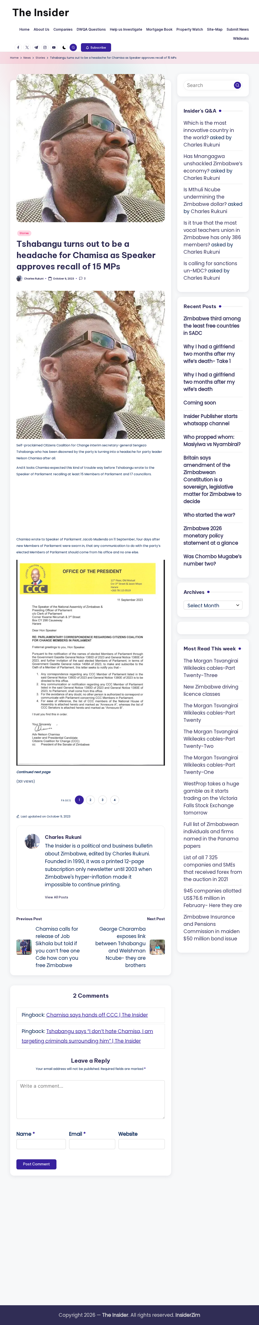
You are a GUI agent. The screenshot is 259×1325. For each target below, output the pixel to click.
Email (77, 1134)
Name (25, 1134)
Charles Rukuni (63, 837)
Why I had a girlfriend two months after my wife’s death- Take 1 (209, 353)
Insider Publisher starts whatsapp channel (211, 420)
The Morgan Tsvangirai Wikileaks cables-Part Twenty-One (211, 764)
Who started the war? (209, 514)
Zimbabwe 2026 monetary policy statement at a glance (211, 535)
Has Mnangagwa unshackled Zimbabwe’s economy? (213, 163)
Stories (24, 233)
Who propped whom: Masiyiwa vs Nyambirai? (212, 440)
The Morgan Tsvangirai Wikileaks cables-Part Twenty (211, 712)
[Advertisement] (46, 505)
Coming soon (200, 402)
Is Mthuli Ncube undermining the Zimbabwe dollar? (205, 196)
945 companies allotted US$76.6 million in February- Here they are (213, 897)
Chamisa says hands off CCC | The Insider (97, 1015)
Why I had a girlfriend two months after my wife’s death (209, 381)
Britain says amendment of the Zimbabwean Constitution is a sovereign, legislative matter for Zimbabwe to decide (212, 479)
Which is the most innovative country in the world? (209, 130)
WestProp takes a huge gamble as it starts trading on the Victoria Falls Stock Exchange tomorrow (211, 798)
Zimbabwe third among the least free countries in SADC (212, 325)
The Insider (40, 12)
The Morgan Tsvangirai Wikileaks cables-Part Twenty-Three (211, 667)
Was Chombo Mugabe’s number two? (213, 560)
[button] (96, 47)
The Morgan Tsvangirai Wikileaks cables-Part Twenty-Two (211, 738)
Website (128, 1134)
